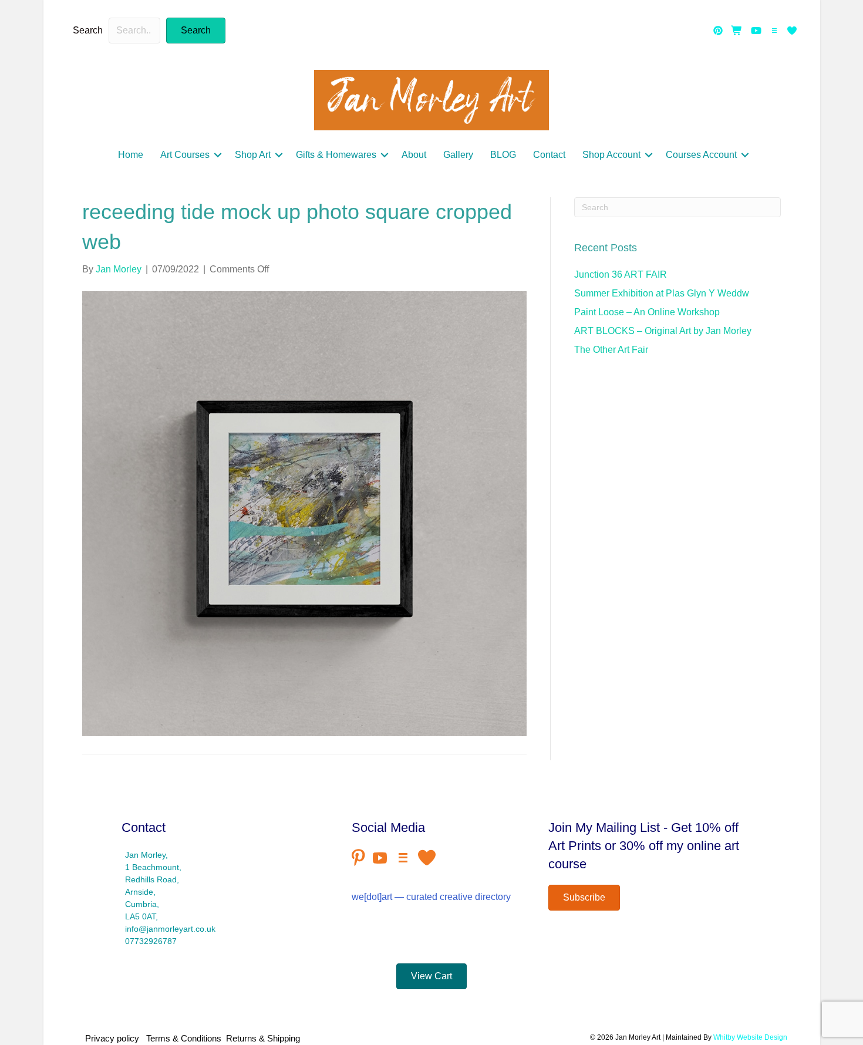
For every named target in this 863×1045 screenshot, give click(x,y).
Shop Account (611, 155)
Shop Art (253, 155)
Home (130, 155)
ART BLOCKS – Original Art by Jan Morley (662, 331)
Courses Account (701, 155)
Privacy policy (114, 1038)
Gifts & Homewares (336, 155)
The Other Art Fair (611, 350)
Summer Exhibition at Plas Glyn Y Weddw (661, 293)
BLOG (503, 155)
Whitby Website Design (750, 1037)
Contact (549, 155)
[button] (195, 30)
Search (88, 30)
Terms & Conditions (183, 1038)
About (414, 155)
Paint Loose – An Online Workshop (647, 312)
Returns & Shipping (263, 1038)
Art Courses (185, 155)
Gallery (458, 155)
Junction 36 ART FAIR (620, 274)
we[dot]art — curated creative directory (431, 897)
